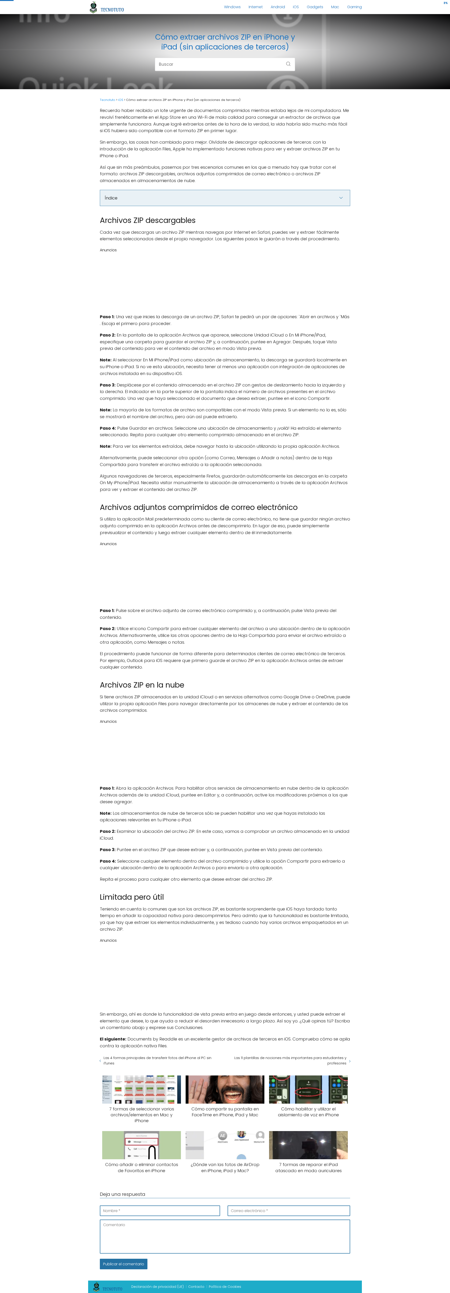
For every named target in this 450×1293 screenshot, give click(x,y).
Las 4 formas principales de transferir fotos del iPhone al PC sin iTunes (157, 1060)
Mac (335, 7)
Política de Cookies (225, 1286)
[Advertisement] (225, 282)
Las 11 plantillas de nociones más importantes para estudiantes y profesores (290, 1060)
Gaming (354, 7)
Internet (256, 7)
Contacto (196, 1286)
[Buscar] (286, 62)
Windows (232, 7)
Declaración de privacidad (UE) (157, 1286)
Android (278, 7)
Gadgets (315, 7)
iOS (296, 7)
